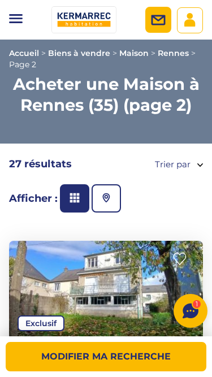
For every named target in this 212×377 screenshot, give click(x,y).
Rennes (173, 53)
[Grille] (74, 198)
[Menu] (16, 20)
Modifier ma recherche (106, 356)
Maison (134, 53)
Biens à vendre (79, 53)
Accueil (24, 53)
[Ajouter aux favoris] (183, 259)
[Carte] (106, 198)
